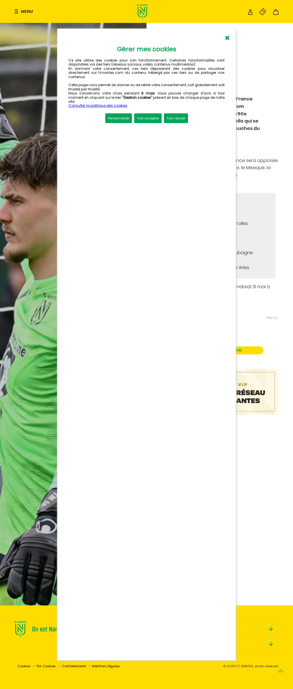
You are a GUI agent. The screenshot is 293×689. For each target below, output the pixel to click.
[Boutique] (276, 13)
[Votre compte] (250, 13)
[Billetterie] (260, 13)
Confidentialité (74, 666)
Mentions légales (106, 666)
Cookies (23, 666)
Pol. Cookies (46, 666)
